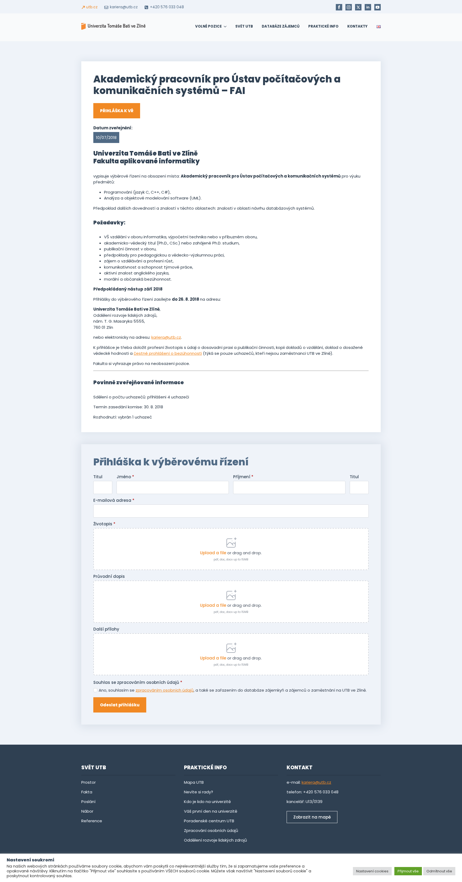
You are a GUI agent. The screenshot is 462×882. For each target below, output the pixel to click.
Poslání (88, 801)
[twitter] (358, 7)
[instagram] (348, 7)
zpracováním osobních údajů (165, 690)
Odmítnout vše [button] (439, 871)
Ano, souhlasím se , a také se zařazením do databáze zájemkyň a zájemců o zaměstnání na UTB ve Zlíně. (233, 690)
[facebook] (339, 7)
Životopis (104, 524)
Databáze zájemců (280, 26)
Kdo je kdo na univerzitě (207, 801)
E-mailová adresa (113, 500)
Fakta (86, 792)
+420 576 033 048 (167, 7)
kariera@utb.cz (124, 7)
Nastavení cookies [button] (372, 871)
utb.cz (92, 7)
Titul (97, 477)
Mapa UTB (194, 782)
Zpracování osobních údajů (211, 830)
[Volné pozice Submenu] (224, 26)
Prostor (88, 782)
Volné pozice (208, 26)
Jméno (125, 477)
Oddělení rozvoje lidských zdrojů (215, 840)
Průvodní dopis (109, 576)
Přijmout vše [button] (408, 871)
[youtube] (377, 7)
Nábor (87, 811)
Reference (91, 821)
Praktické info (323, 26)
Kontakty (357, 26)
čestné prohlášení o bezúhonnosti (168, 353)
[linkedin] (368, 7)
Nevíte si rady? (199, 792)
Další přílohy (106, 629)
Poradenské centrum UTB (209, 821)
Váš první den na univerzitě (210, 811)
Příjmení (243, 477)
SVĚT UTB (244, 26)
